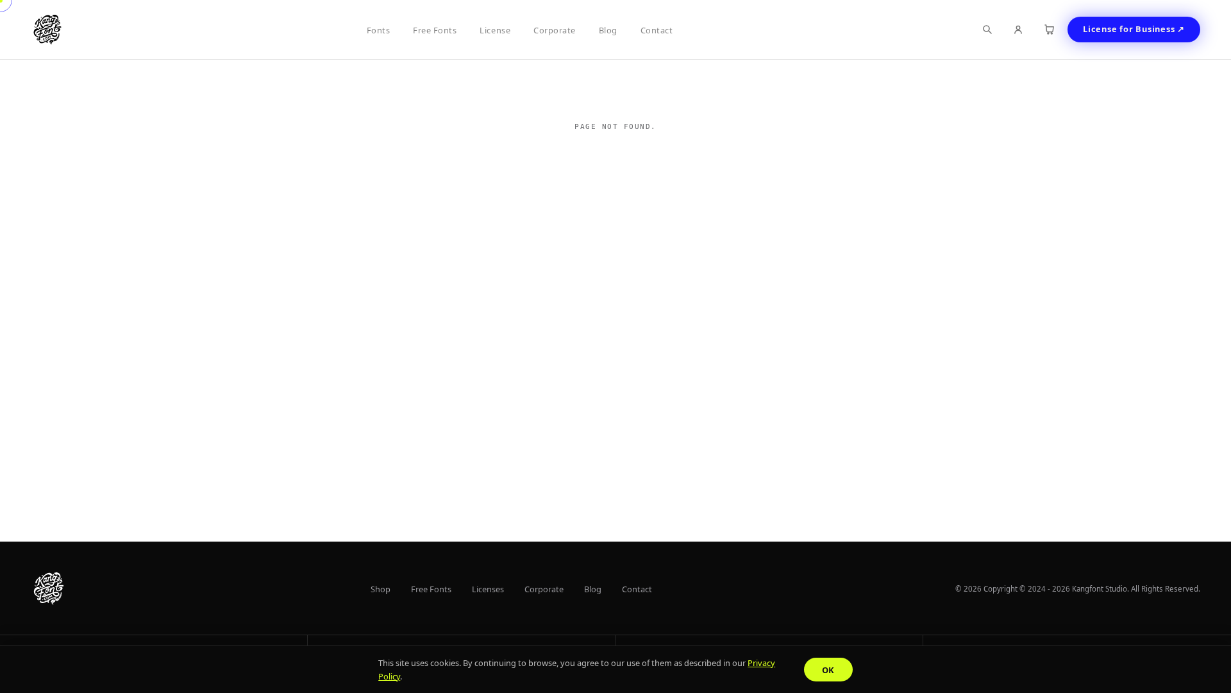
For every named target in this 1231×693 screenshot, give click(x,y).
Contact (657, 30)
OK (828, 670)
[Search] (987, 29)
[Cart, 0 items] (1049, 29)
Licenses (488, 589)
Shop (380, 589)
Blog (608, 30)
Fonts (378, 30)
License (495, 30)
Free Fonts (434, 30)
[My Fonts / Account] (1018, 29)
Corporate (554, 30)
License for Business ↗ (1134, 29)
